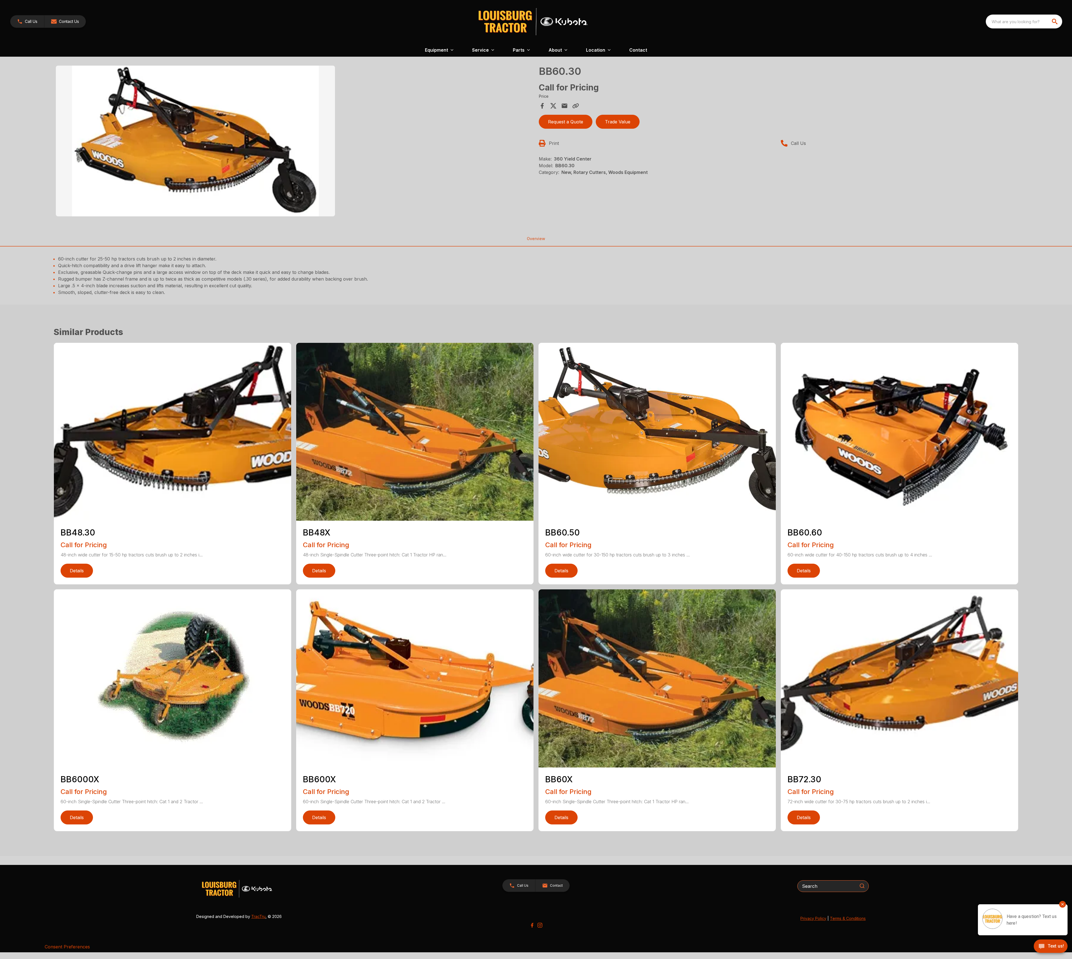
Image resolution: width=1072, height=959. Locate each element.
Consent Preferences (67, 947)
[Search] (862, 886)
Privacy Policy (813, 918)
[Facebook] (532, 925)
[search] (1055, 21)
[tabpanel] (294, 142)
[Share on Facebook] (542, 105)
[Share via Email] (564, 105)
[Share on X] (553, 105)
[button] (27, 21)
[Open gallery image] (195, 141)
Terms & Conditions (848, 918)
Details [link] (77, 570)
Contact (638, 50)
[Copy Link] (575, 105)
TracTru (258, 916)
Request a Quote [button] (565, 122)
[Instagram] (540, 925)
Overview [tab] (536, 238)
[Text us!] (1050, 946)
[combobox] (1024, 21)
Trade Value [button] (617, 122)
